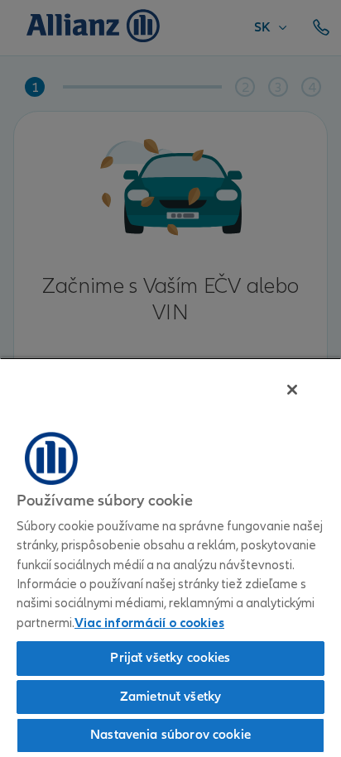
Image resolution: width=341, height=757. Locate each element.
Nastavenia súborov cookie (170, 735)
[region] (170, 557)
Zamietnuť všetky (171, 697)
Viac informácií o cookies (149, 623)
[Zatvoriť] (292, 389)
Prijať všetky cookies (170, 658)
